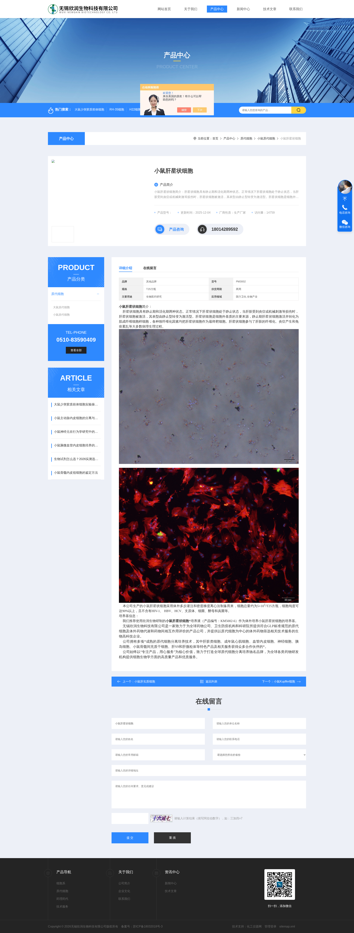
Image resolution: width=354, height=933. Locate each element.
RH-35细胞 (117, 109)
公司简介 (124, 883)
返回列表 (211, 681)
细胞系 (60, 883)
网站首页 (164, 9)
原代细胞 (246, 138)
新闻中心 (243, 9)
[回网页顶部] (345, 199)
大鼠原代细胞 (61, 307)
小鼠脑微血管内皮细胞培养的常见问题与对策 (77, 445)
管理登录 (270, 926)
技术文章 (269, 9)
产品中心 (217, 9)
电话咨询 (344, 212)
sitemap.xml (287, 926)
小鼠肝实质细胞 (144, 681)
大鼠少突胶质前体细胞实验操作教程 (77, 404)
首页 (215, 138)
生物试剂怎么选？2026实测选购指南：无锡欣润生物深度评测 (77, 459)
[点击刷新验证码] (161, 818)
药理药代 (62, 898)
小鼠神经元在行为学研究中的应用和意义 (77, 431)
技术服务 (62, 906)
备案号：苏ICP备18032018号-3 (142, 926)
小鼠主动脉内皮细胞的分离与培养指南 (77, 418)
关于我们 (190, 9)
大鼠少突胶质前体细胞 (89, 109)
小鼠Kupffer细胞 (284, 681)
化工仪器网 (254, 926)
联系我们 (296, 9)
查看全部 (76, 350)
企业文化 (124, 891)
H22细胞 (135, 109)
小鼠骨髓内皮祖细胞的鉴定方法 (76, 472)
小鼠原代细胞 (266, 138)
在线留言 (150, 268)
